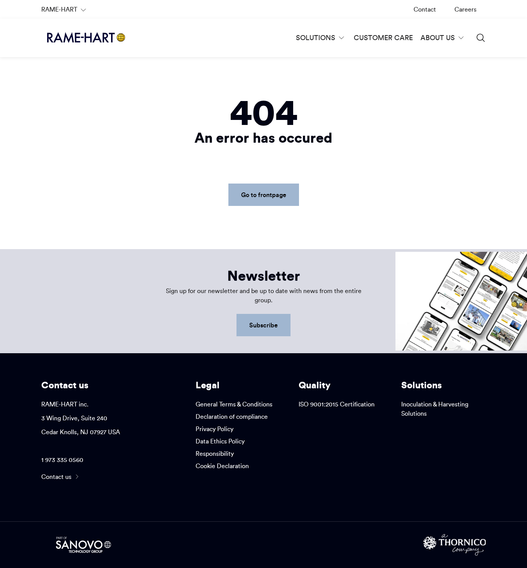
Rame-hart (64, 12)
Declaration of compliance (232, 416)
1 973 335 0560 (62, 460)
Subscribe (263, 325)
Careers (465, 9)
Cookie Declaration (222, 466)
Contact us (56, 476)
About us (438, 37)
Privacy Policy (214, 429)
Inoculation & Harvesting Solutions (434, 408)
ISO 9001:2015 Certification (337, 404)
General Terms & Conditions (234, 404)
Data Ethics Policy (220, 441)
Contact (425, 9)
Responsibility (215, 453)
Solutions (315, 37)
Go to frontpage (263, 194)
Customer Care (383, 37)
